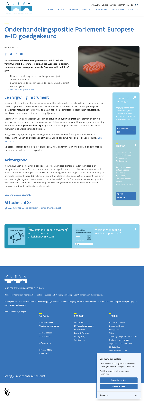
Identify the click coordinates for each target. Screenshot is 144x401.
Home (50, 9)
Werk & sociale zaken (124, 184)
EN (132, 5)
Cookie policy (79, 340)
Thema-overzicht (121, 196)
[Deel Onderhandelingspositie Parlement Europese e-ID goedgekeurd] (6, 54)
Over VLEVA (95, 5)
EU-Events (86, 9)
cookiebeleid (114, 371)
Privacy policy (79, 336)
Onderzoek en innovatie (119, 340)
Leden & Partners (81, 333)
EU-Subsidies (101, 9)
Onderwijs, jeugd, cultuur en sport (123, 336)
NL (128, 5)
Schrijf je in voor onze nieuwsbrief (24, 376)
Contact (121, 5)
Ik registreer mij (123, 130)
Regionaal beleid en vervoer (120, 343)
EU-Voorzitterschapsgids (84, 326)
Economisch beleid (123, 152)
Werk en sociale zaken (118, 350)
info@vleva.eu (45, 343)
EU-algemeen (121, 158)
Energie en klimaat (123, 155)
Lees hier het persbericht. (22, 89)
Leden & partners (109, 5)
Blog (130, 9)
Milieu (118, 164)
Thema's (60, 9)
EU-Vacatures (118, 9)
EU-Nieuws (73, 9)
